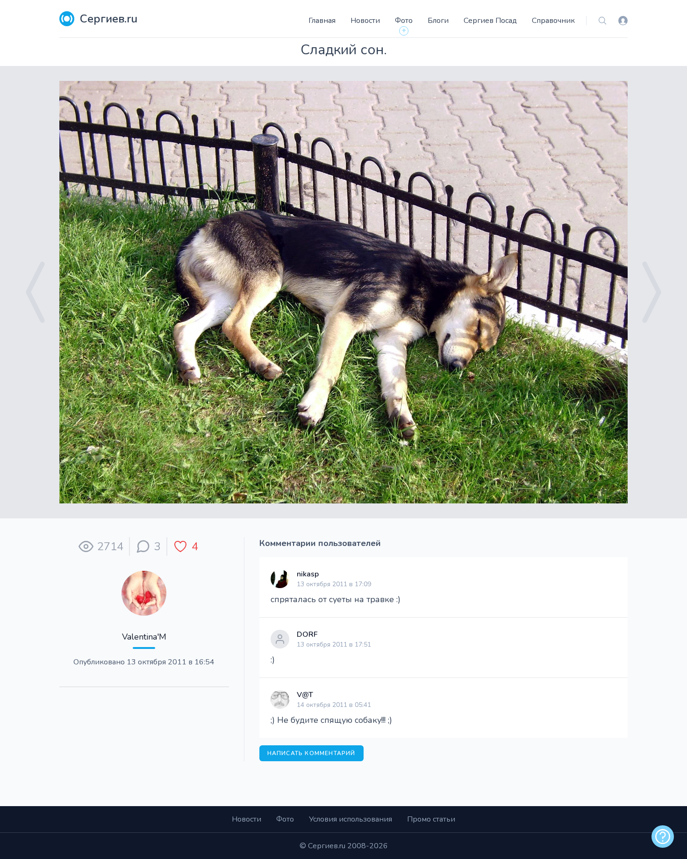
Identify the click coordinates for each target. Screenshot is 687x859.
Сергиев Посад (490, 20)
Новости (365, 20)
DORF (307, 634)
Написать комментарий (311, 753)
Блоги (438, 20)
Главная (322, 20)
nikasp (308, 574)
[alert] (662, 836)
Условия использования (350, 819)
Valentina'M (144, 636)
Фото (404, 20)
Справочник (553, 20)
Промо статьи (431, 819)
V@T (305, 695)
